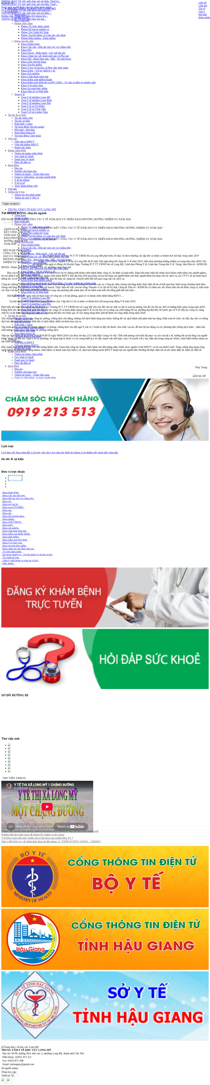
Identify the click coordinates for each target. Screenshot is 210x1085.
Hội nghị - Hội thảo (24, 129)
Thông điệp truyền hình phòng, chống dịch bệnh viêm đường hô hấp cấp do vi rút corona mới (49, 831)
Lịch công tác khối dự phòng (65, 452)
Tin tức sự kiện (22, 121)
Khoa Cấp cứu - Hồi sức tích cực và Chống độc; (46, 47)
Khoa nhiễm (8, 519)
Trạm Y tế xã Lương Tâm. (34, 112)
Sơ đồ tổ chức (21, 17)
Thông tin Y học (16, 191)
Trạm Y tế (19, 94)
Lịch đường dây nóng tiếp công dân (99, 452)
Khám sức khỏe (22, 147)
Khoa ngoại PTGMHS (13, 507)
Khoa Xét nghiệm (30, 73)
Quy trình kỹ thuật (23, 156)
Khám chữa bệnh (17, 150)
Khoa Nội (26, 50)
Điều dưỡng (8, 563)
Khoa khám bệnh (10, 492)
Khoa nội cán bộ (10, 504)
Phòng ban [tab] (17, 486)
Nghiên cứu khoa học (25, 171)
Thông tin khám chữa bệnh (28, 153)
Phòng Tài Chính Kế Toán (35, 32)
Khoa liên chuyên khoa (13, 516)
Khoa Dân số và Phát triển (34, 91)
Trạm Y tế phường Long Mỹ (35, 97)
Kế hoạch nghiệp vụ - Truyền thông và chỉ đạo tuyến (27, 554)
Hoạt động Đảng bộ (24, 132)
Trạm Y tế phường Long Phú (36, 103)
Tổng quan (20, 14)
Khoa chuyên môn (24, 41)
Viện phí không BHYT (26, 144)
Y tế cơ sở (19, 183)
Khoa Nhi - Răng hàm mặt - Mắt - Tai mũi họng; (46, 58)
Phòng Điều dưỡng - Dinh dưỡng (38, 38)
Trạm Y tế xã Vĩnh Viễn (33, 109)
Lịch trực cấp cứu (40, 452)
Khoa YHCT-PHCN (11, 522)
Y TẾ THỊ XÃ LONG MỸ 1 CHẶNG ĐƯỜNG (27, 824)
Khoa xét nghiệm (10, 528)
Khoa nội (6, 501)
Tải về (202, 8)
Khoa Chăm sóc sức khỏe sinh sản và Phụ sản (45, 56)
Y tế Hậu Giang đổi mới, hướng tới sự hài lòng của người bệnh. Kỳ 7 (37, 838)
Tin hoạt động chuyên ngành (29, 126)
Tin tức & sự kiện (17, 115)
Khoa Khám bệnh (30, 44)
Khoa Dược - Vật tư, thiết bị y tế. (38, 70)
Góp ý (202, 11)
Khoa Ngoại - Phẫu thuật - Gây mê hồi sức (43, 53)
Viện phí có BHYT (24, 141)
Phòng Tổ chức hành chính (35, 26)
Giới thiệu (13, 11)
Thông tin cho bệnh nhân (27, 194)
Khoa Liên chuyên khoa (33, 61)
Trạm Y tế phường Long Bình (36, 100)
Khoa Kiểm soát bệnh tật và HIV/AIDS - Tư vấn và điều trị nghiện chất (58, 82)
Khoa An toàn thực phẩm (34, 88)
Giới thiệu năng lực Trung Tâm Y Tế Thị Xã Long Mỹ (29, 827)
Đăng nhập (204, 17)
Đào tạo (18, 168)
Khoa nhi (6, 513)
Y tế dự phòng (21, 180)
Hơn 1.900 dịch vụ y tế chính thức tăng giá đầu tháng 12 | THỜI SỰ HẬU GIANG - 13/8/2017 (51, 841)
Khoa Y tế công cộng (32, 85)
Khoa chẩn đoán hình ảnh (14, 531)
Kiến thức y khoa (23, 123)
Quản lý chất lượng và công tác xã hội (20, 560)
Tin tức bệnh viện (23, 118)
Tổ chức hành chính (11, 551)
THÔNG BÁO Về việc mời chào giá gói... (23, 3)
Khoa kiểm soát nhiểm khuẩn (16, 534)
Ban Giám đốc (22, 20)
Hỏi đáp (203, 14)
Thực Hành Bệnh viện (26, 186)
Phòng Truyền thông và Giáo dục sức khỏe (43, 35)
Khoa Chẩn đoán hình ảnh (34, 76)
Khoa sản (6, 510)
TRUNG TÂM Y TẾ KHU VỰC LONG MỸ (32, 8)
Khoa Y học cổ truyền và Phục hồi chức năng (44, 67)
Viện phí (12, 138)
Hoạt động (13, 165)
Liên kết (203, 5)
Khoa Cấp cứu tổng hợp (13, 495)
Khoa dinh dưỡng (10, 537)
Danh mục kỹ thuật (24, 159)
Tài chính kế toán (10, 557)
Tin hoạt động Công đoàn (27, 135)
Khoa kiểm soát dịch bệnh (14, 540)
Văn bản (12, 188)
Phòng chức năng (23, 23)
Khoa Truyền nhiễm (31, 64)
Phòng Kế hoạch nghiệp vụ (35, 29)
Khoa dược (7, 525)
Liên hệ (202, 2)
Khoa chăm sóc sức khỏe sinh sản (18, 549)
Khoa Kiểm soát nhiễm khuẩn (36, 79)
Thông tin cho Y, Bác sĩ (26, 197)
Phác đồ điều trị (22, 162)
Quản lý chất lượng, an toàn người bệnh (35, 177)
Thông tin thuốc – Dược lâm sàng (31, 174)
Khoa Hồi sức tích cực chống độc (18, 498)
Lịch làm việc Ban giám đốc (16, 452)
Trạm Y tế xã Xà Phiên (33, 106)
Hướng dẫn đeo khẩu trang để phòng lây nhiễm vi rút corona (32, 834)
